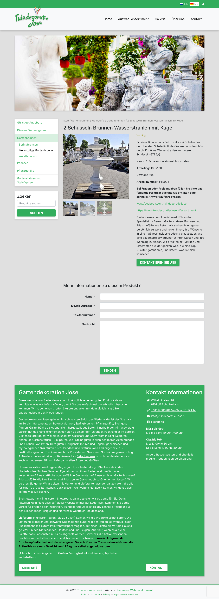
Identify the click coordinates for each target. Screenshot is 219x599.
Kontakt (196, 19)
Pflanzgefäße (25, 170)
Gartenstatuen (41, 440)
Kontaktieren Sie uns (158, 262)
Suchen (36, 213)
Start (66, 120)
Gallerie (160, 19)
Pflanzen (22, 163)
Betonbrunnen (86, 456)
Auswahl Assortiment (133, 19)
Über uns (177, 19)
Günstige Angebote (29, 122)
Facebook (157, 421)
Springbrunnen (28, 144)
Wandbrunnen (27, 156)
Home (108, 19)
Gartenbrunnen (26, 138)
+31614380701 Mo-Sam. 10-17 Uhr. (173, 410)
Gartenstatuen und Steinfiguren (29, 180)
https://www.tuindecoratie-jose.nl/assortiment (166, 210)
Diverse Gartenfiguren (31, 130)
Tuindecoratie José (89, 590)
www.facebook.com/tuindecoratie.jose (161, 203)
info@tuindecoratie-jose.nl (168, 416)
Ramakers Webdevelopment (135, 590)
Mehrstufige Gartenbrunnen (36, 150)
